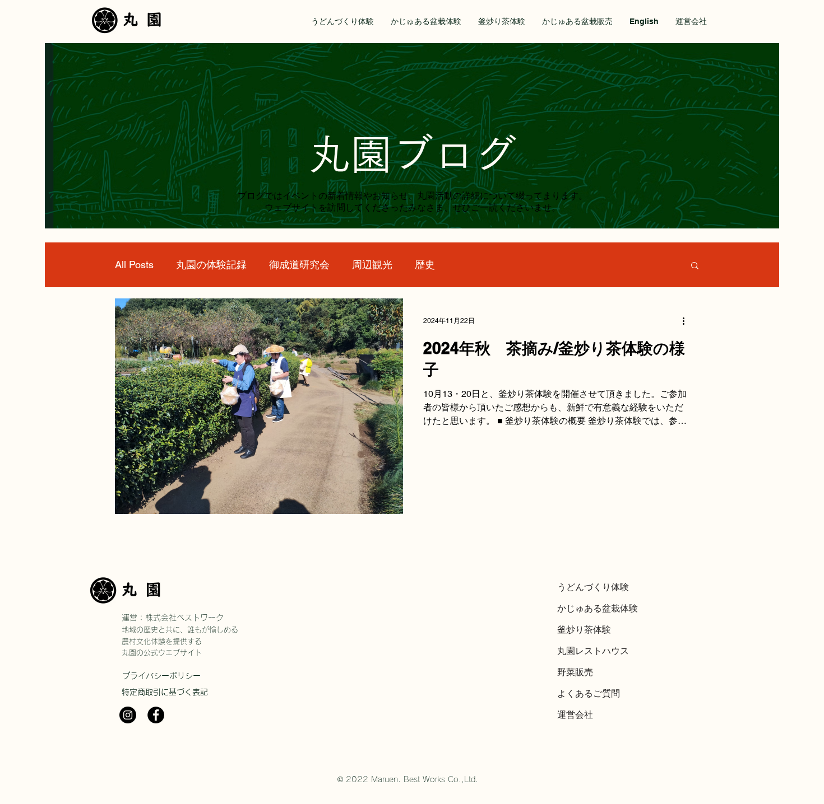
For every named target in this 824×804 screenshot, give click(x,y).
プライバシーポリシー (161, 676)
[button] (694, 266)
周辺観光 (372, 264)
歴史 (425, 264)
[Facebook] (155, 715)
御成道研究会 (299, 264)
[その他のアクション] (687, 321)
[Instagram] (127, 715)
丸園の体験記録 (211, 264)
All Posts (134, 264)
